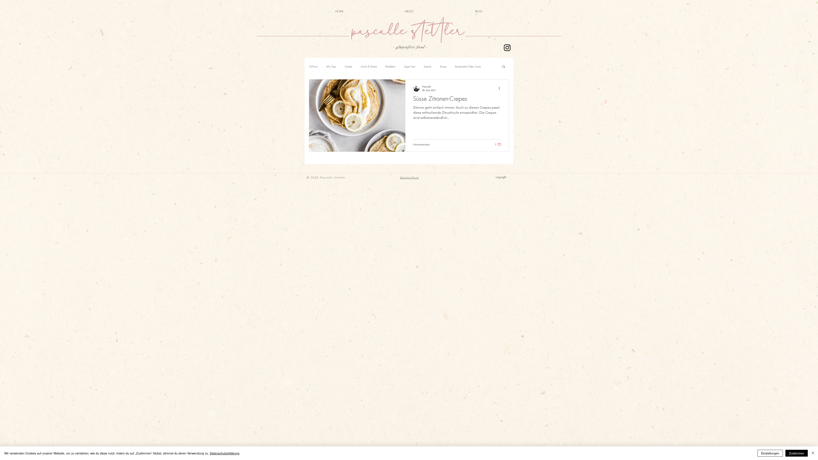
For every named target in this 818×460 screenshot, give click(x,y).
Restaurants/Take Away (468, 66)
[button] (504, 67)
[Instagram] (507, 47)
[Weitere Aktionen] (500, 88)
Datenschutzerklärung (224, 453)
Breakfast (390, 66)
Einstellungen (770, 453)
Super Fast (409, 66)
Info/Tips (331, 66)
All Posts (313, 66)
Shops (443, 66)
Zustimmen (796, 453)
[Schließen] (812, 453)
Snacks (427, 66)
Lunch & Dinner (369, 66)
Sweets (348, 66)
